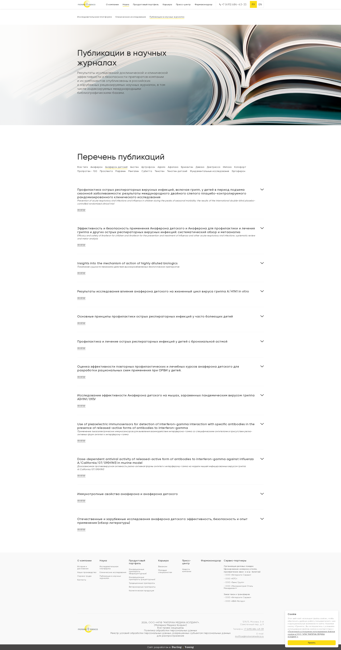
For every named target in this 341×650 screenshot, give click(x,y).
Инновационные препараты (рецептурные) (142, 578)
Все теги (82, 167)
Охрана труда (84, 576)
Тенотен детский (177, 171)
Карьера (167, 4)
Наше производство (86, 572)
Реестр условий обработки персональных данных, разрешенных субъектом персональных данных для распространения (170, 634)
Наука (126, 4)
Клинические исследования (131, 17)
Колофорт (240, 167)
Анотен (134, 167)
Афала (161, 167)
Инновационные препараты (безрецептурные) (138, 571)
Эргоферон (238, 171)
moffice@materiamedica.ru (249, 636)
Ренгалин (133, 171)
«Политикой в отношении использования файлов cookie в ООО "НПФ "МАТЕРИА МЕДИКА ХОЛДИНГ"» (311, 634)
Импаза (227, 167)
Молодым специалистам (165, 571)
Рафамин (120, 171)
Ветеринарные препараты (142, 587)
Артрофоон (148, 167)
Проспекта (106, 171)
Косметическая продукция (141, 590)
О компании (112, 4)
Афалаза (173, 167)
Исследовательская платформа (94, 17)
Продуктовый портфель (146, 4)
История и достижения (82, 567)
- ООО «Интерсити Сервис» (237, 575)
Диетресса (213, 167)
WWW (81, 210)
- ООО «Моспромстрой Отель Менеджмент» (238, 587)
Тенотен (160, 171)
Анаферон (96, 167)
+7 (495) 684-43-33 (234, 4)
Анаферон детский (116, 167)
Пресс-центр (183, 4)
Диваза (200, 167)
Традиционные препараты (142, 583)
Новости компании (186, 570)
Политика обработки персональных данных (170, 630)
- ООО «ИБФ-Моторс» (234, 601)
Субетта (146, 171)
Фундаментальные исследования (209, 171)
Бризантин (187, 167)
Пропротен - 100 (87, 171)
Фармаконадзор (203, 4)
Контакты (81, 580)
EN (260, 4)
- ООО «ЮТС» (230, 578)
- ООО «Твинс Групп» (234, 582)
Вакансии (162, 566)
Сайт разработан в (158, 647)
